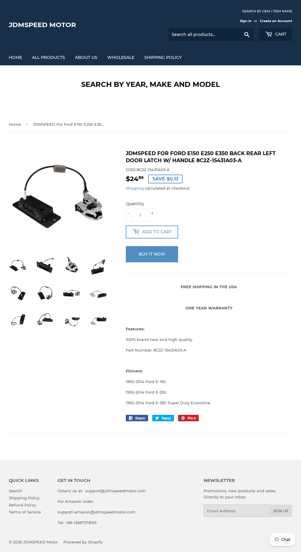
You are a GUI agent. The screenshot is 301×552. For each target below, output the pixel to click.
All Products (48, 57)
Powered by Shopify (83, 542)
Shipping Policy (163, 57)
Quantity (135, 203)
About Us (86, 57)
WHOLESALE (120, 57)
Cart (280, 34)
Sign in (246, 21)
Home (15, 57)
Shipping (135, 188)
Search (15, 490)
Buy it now (152, 254)
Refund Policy (22, 505)
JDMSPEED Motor (42, 25)
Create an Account (276, 21)
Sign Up (280, 511)
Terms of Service (25, 512)
